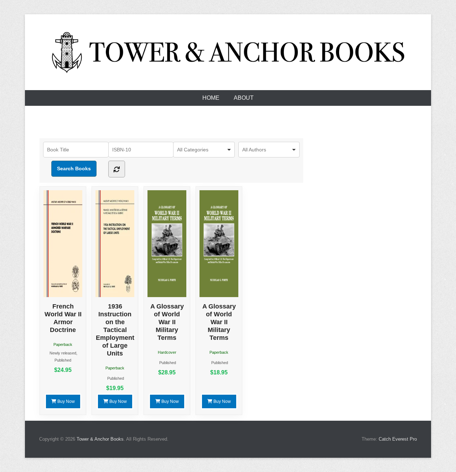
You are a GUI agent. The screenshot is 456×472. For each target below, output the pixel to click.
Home (210, 98)
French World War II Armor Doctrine (63, 318)
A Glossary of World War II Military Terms (167, 322)
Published (63, 360)
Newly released (63, 353)
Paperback (62, 344)
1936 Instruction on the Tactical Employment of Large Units (115, 330)
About (244, 98)
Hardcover (167, 352)
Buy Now (65, 401)
